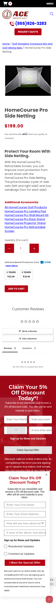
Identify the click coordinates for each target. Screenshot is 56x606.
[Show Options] (16, 430)
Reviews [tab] (8, 348)
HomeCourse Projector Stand (25, 223)
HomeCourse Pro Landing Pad (25, 211)
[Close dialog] (46, 475)
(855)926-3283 (30, 23)
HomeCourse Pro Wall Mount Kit (27, 215)
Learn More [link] (12, 265)
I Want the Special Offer (24, 562)
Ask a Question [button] (29, 338)
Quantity (16, 240)
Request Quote (28, 31)
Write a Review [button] (29, 331)
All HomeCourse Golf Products (26, 207)
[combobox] (24, 523)
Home (6, 44)
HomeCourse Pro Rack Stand (25, 219)
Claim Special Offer (28, 450)
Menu (50, 3)
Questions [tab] (27, 348)
